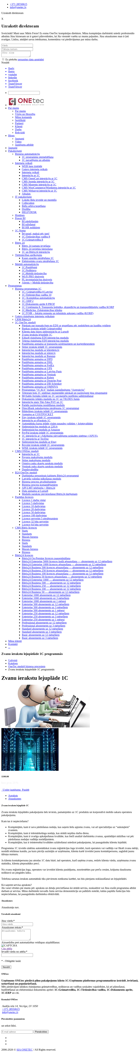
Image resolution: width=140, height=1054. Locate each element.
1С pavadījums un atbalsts (36, 160)
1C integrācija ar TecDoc (35, 438)
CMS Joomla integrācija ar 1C (38, 181)
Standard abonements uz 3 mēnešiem (42, 631)
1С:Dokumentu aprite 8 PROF (38, 304)
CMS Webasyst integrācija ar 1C (39, 190)
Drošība (26, 209)
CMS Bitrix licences (26, 527)
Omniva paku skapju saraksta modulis (42, 463)
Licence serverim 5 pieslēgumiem (40, 518)
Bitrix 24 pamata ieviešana (36, 245)
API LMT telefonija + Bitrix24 (38, 487)
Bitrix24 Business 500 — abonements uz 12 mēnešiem (51, 582)
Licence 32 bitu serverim (35, 521)
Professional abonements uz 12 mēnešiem (44, 622)
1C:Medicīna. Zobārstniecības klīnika (42, 310)
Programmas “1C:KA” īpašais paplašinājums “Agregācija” (53, 389)
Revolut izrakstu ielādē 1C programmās (43, 445)
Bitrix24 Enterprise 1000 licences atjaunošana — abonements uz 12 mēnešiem (64, 564)
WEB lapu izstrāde (32, 166)
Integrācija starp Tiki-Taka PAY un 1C (42, 402)
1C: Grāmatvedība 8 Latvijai (37, 291)
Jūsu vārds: (8, 920)
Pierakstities (41, 1032)
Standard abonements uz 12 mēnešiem (42, 628)
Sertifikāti (20, 120)
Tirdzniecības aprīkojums (28, 255)
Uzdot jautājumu (11, 789)
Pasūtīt (25, 789)
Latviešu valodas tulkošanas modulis (41, 478)
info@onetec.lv (18, 7)
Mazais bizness (30, 536)
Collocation (28, 203)
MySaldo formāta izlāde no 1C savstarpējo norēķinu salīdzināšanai (57, 396)
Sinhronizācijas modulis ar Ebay (39, 441)
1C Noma (20, 230)
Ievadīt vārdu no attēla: (14, 951)
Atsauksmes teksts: (12, 927)
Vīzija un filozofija (25, 114)
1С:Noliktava (29, 270)
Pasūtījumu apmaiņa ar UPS (37, 368)
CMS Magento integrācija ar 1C (39, 184)
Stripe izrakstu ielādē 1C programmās (42, 346)
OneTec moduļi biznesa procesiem (26, 666)
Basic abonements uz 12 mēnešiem (40, 634)
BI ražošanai (28, 224)
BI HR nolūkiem (31, 227)
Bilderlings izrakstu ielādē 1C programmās (45, 411)
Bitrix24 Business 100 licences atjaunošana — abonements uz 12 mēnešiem (62, 573)
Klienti (18, 126)
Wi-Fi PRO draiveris (33, 276)
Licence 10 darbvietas (33, 506)
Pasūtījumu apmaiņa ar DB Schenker (42, 383)
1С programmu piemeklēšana (37, 157)
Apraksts (13, 795)
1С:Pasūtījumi (29, 267)
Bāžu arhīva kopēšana (34, 206)
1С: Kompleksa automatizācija (38, 297)
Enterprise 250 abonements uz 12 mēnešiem (45, 613)
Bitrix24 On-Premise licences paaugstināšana (46, 558)
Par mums (13, 108)
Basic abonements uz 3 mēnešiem (40, 638)
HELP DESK (29, 212)
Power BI (20, 218)
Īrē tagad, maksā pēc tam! (35, 233)
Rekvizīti (20, 132)
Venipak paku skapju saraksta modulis (42, 466)
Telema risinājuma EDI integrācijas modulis (45, 340)
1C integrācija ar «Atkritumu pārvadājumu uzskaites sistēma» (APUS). (60, 435)
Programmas (15, 285)
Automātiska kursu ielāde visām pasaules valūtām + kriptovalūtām (57, 423)
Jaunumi (19, 138)
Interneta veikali (23, 163)
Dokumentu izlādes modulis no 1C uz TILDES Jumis (51, 399)
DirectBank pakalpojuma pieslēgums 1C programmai (50, 408)
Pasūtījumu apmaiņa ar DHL (37, 362)
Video (18, 141)
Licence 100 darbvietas (34, 515)
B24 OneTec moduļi (26, 472)
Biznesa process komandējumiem (40, 484)
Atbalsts (26, 193)
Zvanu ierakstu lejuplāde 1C (37, 334)
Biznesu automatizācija (27, 153)
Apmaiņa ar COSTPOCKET (37, 414)
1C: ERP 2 (27, 301)
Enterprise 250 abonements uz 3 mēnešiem (45, 616)
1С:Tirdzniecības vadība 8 (36, 236)
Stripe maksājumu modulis (36, 460)
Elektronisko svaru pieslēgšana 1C (40, 261)
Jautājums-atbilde (24, 144)
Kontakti (13, 644)
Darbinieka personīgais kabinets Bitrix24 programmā (50, 475)
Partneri (19, 123)
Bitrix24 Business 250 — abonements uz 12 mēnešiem (51, 585)
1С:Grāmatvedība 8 (32, 239)
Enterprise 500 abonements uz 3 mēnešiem (45, 607)
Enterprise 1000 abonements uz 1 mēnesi (44, 601)
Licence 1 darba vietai (34, 500)
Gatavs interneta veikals (34, 169)
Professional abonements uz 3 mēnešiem (43, 625)
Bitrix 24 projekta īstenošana (37, 248)
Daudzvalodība (30, 469)
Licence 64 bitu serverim (35, 524)
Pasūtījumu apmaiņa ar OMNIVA (40, 386)
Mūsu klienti (15, 641)
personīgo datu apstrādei (31, 59)
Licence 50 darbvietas (33, 512)
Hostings (20, 215)
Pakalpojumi (15, 150)
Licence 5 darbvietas (33, 503)
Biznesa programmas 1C (28, 288)
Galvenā (12, 660)
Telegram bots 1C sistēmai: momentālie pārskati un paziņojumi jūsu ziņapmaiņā (64, 392)
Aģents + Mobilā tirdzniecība (37, 282)
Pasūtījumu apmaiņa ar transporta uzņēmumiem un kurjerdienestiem (58, 343)
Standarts (27, 533)
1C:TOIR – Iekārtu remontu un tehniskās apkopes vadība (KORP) (57, 313)
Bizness (26, 539)
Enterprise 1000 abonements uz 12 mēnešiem (46, 595)
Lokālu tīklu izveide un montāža (39, 199)
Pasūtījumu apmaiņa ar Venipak (39, 374)
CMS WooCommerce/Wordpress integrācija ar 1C (49, 187)
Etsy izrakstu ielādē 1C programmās (41, 417)
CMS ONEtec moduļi (27, 451)
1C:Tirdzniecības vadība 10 (36, 294)
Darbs (18, 129)
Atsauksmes (14, 798)
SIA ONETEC (25, 1049)
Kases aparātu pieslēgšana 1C (38, 258)
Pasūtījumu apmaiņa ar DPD (37, 359)
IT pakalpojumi (23, 196)
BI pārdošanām (30, 221)
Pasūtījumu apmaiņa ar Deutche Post (41, 380)
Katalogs (13, 663)
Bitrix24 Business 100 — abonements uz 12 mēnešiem (51, 589)
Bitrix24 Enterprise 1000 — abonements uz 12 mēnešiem (52, 579)
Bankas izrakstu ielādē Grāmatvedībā (42, 328)
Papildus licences (24, 497)
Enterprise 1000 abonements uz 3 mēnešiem (45, 598)
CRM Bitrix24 (23, 319)
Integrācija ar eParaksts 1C (36, 420)
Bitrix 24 (20, 242)
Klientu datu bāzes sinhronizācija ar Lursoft (45, 331)
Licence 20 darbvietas (33, 509)
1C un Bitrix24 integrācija (36, 252)
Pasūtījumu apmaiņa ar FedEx (38, 365)
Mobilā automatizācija (27, 264)
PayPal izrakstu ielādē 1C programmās (42, 432)
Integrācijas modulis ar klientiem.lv (40, 350)
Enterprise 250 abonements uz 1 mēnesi (43, 619)
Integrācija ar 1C (31, 175)
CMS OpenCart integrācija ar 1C (39, 178)
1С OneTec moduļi (25, 322)
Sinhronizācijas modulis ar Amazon (41, 429)
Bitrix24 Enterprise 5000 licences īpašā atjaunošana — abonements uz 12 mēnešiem (67, 561)
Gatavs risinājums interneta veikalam (34, 316)
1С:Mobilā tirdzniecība (34, 273)
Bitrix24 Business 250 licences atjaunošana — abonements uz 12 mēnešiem (62, 570)
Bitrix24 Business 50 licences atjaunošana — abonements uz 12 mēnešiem (62, 576)
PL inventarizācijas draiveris (37, 279)
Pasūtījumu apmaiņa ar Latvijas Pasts (42, 371)
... (9, 647)
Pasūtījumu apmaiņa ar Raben (38, 377)
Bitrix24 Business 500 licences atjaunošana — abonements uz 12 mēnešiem (62, 567)
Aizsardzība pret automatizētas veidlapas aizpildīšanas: (30, 942)
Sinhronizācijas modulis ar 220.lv (40, 426)
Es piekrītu (24, 59)
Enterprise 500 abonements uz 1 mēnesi (43, 610)
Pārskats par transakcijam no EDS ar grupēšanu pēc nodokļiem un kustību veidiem (66, 325)
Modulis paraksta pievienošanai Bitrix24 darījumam (49, 494)
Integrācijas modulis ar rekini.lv (39, 353)
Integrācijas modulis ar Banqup (38, 356)
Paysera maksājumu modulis (37, 457)
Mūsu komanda (23, 117)
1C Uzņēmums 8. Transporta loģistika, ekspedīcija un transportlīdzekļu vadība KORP (68, 307)
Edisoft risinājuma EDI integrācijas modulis (45, 337)
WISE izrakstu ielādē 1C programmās (42, 448)
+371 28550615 (18, 4)
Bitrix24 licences (24, 555)
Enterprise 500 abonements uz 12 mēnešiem (45, 604)
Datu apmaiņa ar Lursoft (35, 490)
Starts (25, 530)
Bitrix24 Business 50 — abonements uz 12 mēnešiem (50, 592)
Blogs (11, 135)
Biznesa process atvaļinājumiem (39, 481)
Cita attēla (6, 948)
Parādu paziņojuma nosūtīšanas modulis (43, 405)
